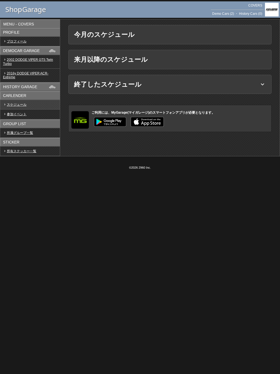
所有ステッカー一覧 (21, 151)
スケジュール (17, 105)
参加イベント (17, 114)
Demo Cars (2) (223, 14)
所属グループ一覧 (20, 133)
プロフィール (17, 41)
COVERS (255, 5)
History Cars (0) (250, 14)
